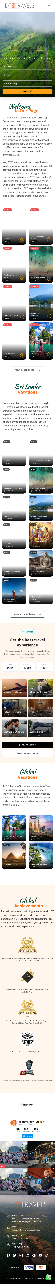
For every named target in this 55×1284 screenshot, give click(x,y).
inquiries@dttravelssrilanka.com (26, 1230)
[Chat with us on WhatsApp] (48, 1277)
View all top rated (24, 369)
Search (25, 91)
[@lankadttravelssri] (13, 1123)
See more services (26, 753)
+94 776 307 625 (20, 1247)
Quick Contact (29, 744)
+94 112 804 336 (20, 1239)
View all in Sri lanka (24, 614)
